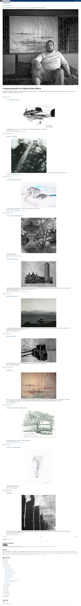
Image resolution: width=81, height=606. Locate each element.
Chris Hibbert (6, 602)
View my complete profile (7, 603)
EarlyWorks (15, 291)
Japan (13, 174)
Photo (16, 174)
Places (14, 131)
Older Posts (76, 536)
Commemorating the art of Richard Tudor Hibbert (22, 88)
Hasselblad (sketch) (11, 336)
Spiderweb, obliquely (11, 136)
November (7, 566)
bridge (10, 442)
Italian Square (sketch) (12, 259)
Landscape (15, 210)
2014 (5, 559)
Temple (19, 256)
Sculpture (14, 554)
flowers (10, 488)
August (6, 585)
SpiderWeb (19, 174)
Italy (18, 291)
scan (43, 554)
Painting (13, 403)
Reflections (9, 493)
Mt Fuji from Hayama (12, 296)
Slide (11, 553)
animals (10, 174)
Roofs (20, 131)
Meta (26, 554)
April (6, 591)
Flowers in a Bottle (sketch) (13, 447)
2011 (5, 563)
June (6, 588)
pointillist (17, 131)
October (6, 567)
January (6, 595)
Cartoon (67, 553)
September (7, 584)
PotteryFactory (72, 553)
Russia (46, 553)
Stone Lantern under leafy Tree (14, 216)
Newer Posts (5, 536)
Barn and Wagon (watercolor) (14, 180)
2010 (5, 596)
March (6, 592)
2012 (5, 562)
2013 (5, 560)
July (6, 587)
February (6, 593)
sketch (23, 131)
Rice (50, 553)
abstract (10, 403)
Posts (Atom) (9, 539)
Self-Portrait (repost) (7, 5)
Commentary (36, 554)
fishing (18, 554)
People (58, 551)
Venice (5, 554)
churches (35, 553)
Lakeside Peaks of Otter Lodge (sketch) (16, 408)
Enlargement (9, 554)
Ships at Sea (9, 370)
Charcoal (54, 553)
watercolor (24, 210)
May (6, 589)
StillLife (17, 365)
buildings (10, 131)
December (7, 564)
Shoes (77, 553)
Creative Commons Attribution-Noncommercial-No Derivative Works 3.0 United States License (38, 546)
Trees (25, 131)
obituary (40, 554)
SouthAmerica (30, 554)
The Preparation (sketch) (12, 100)
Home (41, 536)
